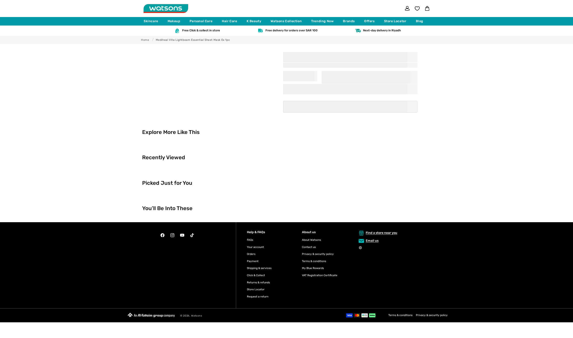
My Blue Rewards (313, 268)
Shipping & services (259, 268)
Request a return (257, 296)
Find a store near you (381, 233)
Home (145, 39)
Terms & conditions (314, 261)
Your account (255, 247)
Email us (372, 241)
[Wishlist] (417, 8)
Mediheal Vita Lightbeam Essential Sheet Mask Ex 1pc (193, 39)
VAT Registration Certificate (319, 275)
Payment (253, 261)
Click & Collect (256, 275)
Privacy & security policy (318, 254)
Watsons (196, 315)
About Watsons (311, 239)
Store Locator (256, 289)
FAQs (250, 239)
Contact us (309, 247)
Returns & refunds (258, 282)
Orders (251, 254)
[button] (153, 21)
